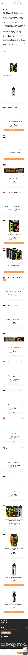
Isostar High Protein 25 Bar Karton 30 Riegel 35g (14, 376)
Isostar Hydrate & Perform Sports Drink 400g (14, 549)
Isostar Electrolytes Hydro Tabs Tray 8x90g (14, 149)
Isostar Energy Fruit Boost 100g (14, 234)
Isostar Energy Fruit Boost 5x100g (14, 262)
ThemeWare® (14, 646)
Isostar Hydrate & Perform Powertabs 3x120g (14, 432)
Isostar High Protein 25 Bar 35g (14, 347)
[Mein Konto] (20, 4)
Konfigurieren (21, 653)
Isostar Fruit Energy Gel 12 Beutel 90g (14, 291)
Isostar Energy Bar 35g (14, 178)
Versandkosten (21, 643)
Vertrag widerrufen (6, 632)
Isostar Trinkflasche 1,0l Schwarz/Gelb (14, 604)
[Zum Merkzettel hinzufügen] (23, 118)
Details (14, 186)
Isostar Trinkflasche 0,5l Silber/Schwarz (14, 577)
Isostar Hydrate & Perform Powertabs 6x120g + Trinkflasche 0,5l (14, 462)
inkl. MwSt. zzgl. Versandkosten (14, 126)
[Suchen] (14, 4)
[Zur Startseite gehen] (14, 1)
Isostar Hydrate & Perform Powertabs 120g (14, 404)
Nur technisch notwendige (10, 653)
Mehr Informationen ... (19, 650)
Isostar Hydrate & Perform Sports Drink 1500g (14, 491)
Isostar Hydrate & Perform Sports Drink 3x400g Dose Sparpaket (14, 520)
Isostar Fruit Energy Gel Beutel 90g (14, 319)
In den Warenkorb (14, 129)
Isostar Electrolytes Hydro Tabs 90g (14, 121)
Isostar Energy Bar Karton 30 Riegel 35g (14, 206)
